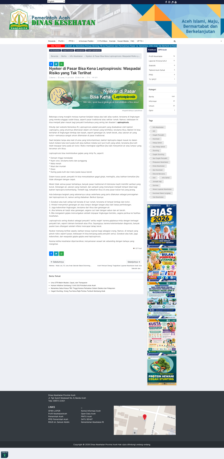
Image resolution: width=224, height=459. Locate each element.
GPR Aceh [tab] (162, 50)
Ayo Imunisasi (158, 170)
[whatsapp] (61, 64)
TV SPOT (162, 79)
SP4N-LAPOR (54, 411)
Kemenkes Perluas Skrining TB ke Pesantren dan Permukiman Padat (91, 46)
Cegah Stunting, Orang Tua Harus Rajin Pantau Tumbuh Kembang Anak (78, 291)
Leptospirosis (80, 50)
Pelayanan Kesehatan (160, 162)
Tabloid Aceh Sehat (162, 70)
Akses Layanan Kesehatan (162, 189)
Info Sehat (166, 178)
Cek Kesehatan (158, 197)
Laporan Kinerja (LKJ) (162, 61)
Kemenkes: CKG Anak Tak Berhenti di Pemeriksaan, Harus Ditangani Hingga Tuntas (160, 46)
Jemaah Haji (157, 181)
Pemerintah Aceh (55, 416)
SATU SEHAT (87, 419)
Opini (162, 110)
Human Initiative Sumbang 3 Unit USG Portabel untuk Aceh (73, 285)
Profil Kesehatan (162, 56)
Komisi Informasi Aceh (91, 411)
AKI (154, 131)
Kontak (112, 41)
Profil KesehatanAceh (57, 413)
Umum (162, 106)
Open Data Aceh (88, 413)
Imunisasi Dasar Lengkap (162, 193)
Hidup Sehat (157, 143)
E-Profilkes (102, 41)
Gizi (154, 178)
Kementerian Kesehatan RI (92, 422)
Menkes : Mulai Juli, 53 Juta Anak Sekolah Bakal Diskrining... (70, 266)
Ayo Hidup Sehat (159, 147)
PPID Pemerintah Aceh (58, 419)
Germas (155, 185)
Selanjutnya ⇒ (134, 262)
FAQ (132, 41)
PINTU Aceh (86, 416)
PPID (162, 75)
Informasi (162, 101)
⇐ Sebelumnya (57, 262)
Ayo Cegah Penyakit (160, 158)
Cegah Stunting (158, 154)
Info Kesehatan (55, 50)
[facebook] (51, 64)
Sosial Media (123, 41)
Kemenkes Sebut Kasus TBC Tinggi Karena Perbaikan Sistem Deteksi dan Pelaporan (83, 288)
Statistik (162, 65)
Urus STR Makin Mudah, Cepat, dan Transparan (69, 283)
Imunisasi (156, 139)
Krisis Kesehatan (159, 166)
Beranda (51, 41)
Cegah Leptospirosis (93, 50)
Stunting (156, 150)
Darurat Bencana (159, 174)
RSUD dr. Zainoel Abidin (58, 422)
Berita (63, 56)
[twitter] (56, 64)
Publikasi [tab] (152, 50)
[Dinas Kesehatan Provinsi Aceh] (112, 21)
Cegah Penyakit (68, 50)
